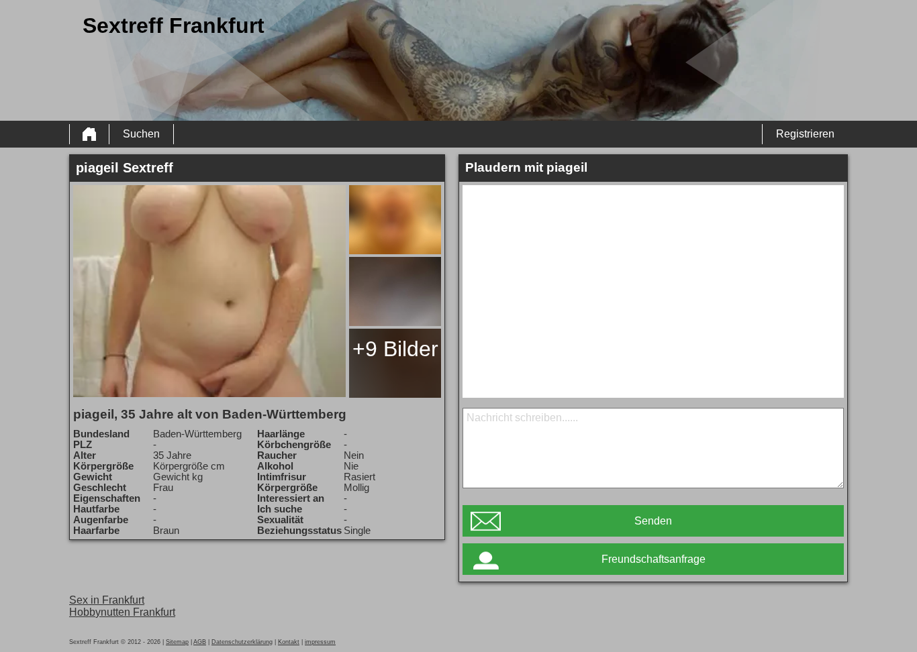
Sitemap (177, 642)
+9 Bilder (395, 349)
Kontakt (288, 642)
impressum (320, 642)
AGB (199, 642)
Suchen (141, 134)
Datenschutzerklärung (242, 642)
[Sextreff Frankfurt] (89, 134)
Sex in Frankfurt (106, 600)
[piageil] (209, 291)
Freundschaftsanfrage (653, 559)
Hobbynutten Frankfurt (122, 612)
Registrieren (805, 134)
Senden (653, 521)
